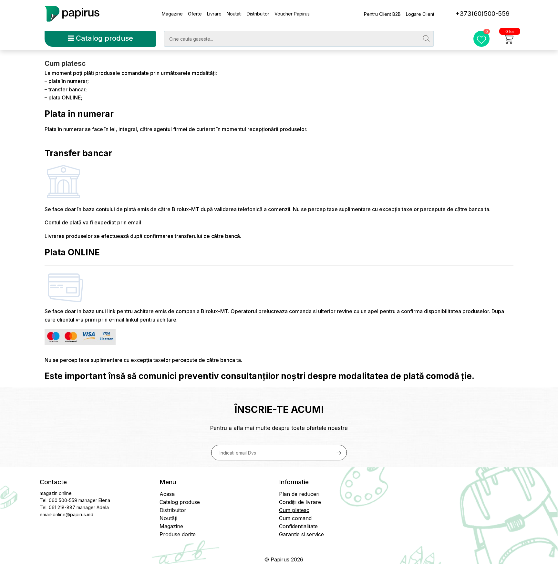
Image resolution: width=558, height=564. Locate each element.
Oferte (195, 13)
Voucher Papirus (292, 13)
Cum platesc (294, 510)
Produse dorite (178, 534)
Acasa (167, 494)
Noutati (234, 13)
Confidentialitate (298, 526)
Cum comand (295, 518)
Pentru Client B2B (382, 14)
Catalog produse (103, 38)
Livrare (214, 13)
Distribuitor (258, 13)
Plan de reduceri (299, 494)
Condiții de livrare (300, 502)
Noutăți (168, 518)
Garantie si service (301, 534)
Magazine (172, 13)
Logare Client (420, 14)
